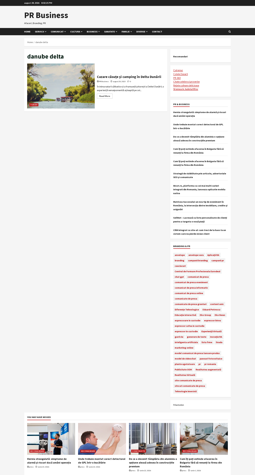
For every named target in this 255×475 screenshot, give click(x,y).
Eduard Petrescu (211, 309)
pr (199, 364)
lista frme (207, 342)
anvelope (180, 254)
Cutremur (178, 70)
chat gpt (179, 276)
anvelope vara (196, 254)
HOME (27, 31)
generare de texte (196, 336)
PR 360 (177, 77)
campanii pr (217, 260)
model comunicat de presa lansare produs (197, 353)
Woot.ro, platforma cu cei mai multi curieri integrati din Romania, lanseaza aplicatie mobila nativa (199, 189)
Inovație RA (216, 336)
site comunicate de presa (188, 380)
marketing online (184, 347)
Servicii (39, 31)
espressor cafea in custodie (189, 325)
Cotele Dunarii (180, 74)
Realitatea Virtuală (185, 374)
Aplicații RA (213, 254)
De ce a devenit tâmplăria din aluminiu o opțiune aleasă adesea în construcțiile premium (153, 462)
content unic (217, 304)
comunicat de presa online (189, 293)
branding (179, 260)
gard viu (179, 336)
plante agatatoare (185, 364)
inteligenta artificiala (186, 342)
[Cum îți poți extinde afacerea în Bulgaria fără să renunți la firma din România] (204, 439)
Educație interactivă (185, 314)
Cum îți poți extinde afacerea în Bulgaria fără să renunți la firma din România (201, 462)
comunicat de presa (198, 276)
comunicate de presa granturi (190, 304)
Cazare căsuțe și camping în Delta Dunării (61, 86)
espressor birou (212, 320)
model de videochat (185, 358)
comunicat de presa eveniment (191, 282)
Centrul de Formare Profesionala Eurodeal (197, 271)
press (31, 467)
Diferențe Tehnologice (187, 309)
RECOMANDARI (37, 451)
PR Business (46, 15)
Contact (157, 31)
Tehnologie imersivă (186, 391)
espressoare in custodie (187, 320)
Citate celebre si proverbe (186, 81)
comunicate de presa (186, 298)
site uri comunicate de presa (190, 385)
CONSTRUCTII (138, 451)
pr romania (210, 364)
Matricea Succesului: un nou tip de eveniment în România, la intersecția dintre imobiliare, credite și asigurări (200, 205)
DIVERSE (140, 31)
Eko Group (205, 314)
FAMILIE (126, 31)
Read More (105, 97)
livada (219, 342)
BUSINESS (92, 31)
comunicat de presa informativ (191, 287)
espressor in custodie (186, 331)
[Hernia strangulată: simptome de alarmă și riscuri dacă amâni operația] (51, 439)
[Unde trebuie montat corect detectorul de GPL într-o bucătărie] (102, 439)
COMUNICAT (57, 31)
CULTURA (75, 31)
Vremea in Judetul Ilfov (185, 89)
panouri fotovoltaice (211, 358)
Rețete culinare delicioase (186, 85)
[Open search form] (230, 31)
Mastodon (178, 404)
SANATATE (109, 31)
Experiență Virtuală (211, 331)
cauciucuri (180, 265)
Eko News (220, 314)
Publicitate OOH (183, 369)
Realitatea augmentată (208, 369)
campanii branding (198, 260)
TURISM (33, 105)
